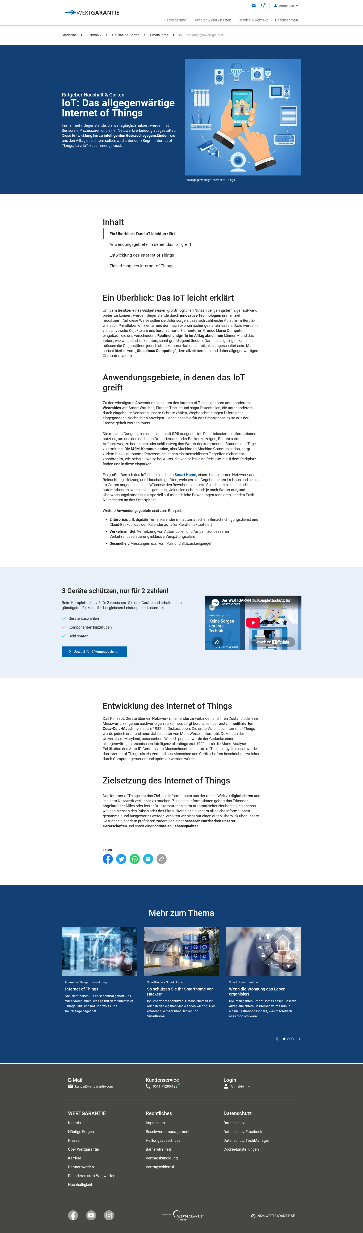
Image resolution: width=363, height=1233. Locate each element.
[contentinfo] (273, 1217)
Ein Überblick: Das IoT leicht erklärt (142, 233)
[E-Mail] (148, 859)
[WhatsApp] (135, 859)
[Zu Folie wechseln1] (284, 1039)
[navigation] (181, 1082)
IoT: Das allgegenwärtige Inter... (202, 35)
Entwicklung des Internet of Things (141, 255)
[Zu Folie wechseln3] (292, 1039)
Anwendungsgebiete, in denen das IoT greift (150, 244)
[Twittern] (121, 859)
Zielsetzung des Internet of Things (141, 265)
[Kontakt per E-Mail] (254, 6)
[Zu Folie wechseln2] (288, 1039)
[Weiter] (299, 1039)
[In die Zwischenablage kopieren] (162, 859)
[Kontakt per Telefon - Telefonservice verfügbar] (262, 6)
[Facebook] (108, 859)
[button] (286, 6)
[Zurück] (277, 1039)
